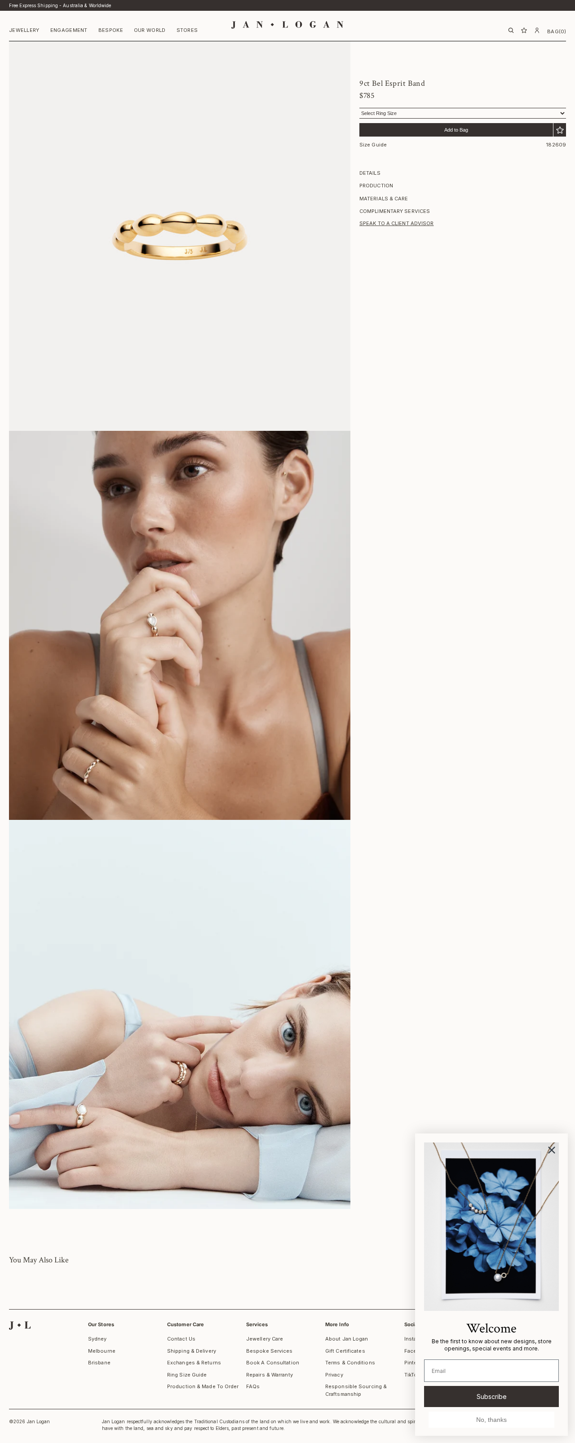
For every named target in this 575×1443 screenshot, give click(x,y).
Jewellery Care (264, 1339)
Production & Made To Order (203, 1386)
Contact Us (181, 1339)
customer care (185, 1324)
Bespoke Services (269, 1351)
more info (337, 1324)
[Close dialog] (551, 1150)
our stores (101, 1324)
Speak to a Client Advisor (396, 223)
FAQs (253, 1386)
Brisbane (99, 1362)
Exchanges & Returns (194, 1362)
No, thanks (491, 1419)
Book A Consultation (272, 1362)
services (257, 1324)
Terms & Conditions (350, 1362)
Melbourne (101, 1351)
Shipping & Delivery (191, 1351)
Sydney (97, 1339)
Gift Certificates (345, 1351)
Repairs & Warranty (269, 1375)
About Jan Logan (346, 1339)
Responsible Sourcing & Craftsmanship (356, 1390)
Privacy (334, 1375)
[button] (24, 31)
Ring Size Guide (187, 1375)
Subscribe (492, 1396)
